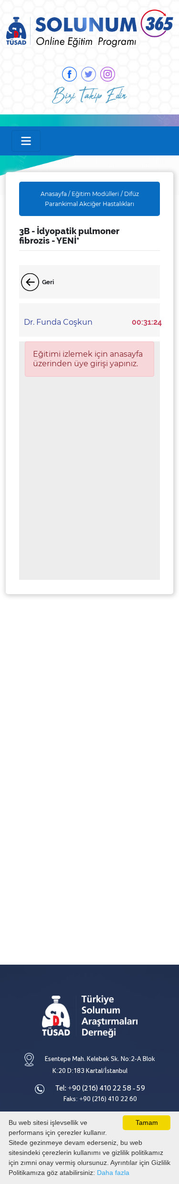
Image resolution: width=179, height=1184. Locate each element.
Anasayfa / (56, 193)
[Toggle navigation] (26, 141)
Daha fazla (113, 1172)
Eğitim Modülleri (95, 193)
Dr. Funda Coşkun (58, 322)
